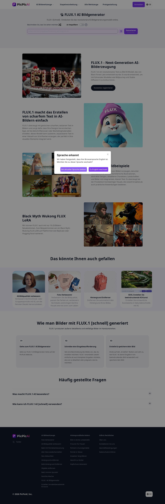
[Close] (108, 154)
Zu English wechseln (98, 169)
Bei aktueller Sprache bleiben (73, 169)
